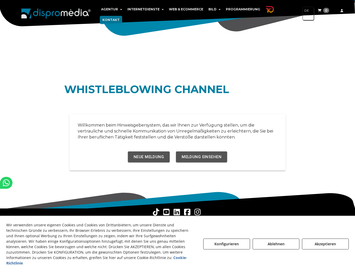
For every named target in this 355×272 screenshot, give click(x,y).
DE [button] (306, 10)
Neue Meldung (149, 157)
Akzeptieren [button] (325, 243)
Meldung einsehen (201, 157)
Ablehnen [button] (276, 243)
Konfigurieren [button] (226, 243)
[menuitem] (111, 9)
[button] (56, 13)
